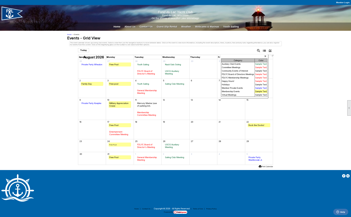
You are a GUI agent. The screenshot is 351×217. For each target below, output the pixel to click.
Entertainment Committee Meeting (118, 133)
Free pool (113, 84)
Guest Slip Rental (167, 26)
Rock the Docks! (256, 125)
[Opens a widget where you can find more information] (340, 212)
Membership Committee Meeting (146, 113)
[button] (270, 50)
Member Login (343, 2)
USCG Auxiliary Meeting (172, 72)
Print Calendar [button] (267, 166)
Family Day (86, 84)
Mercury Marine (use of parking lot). (147, 104)
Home (117, 26)
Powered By (168, 212)
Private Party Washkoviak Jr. (255, 158)
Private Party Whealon (91, 64)
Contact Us (146, 26)
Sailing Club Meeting (174, 84)
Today (83, 50)
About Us (129, 26)
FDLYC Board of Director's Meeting (146, 72)
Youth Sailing (231, 26)
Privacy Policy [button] (211, 209)
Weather (186, 26)
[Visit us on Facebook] (344, 176)
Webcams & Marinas (207, 26)
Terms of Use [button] (198, 209)
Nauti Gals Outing (173, 64)
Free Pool (113, 64)
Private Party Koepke (91, 103)
